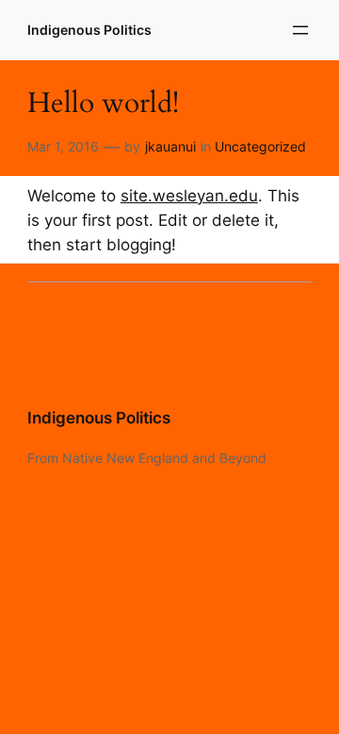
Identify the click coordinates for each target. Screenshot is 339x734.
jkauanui (170, 146)
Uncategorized (260, 146)
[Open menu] (300, 30)
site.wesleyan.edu (189, 195)
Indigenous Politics (89, 30)
